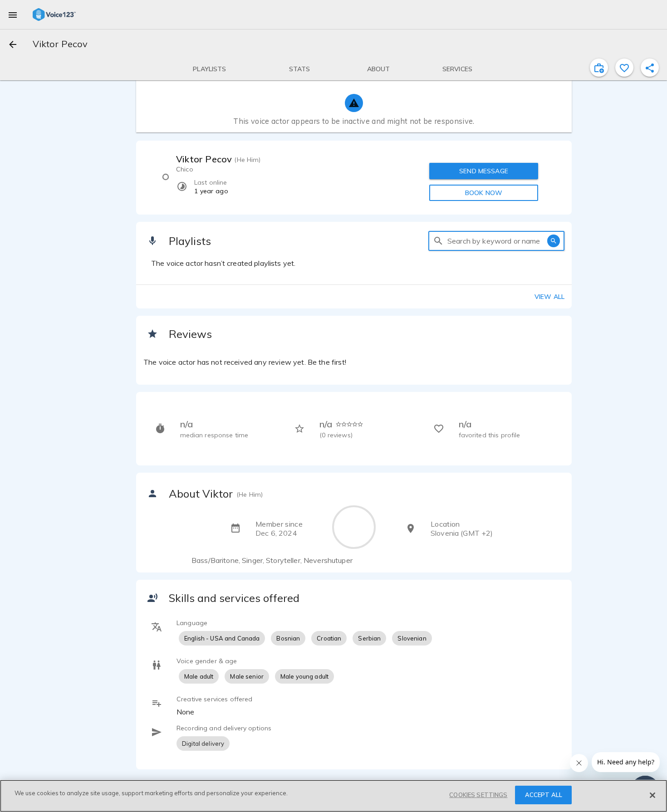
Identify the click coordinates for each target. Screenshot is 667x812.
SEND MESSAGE (483, 171)
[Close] (652, 795)
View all (549, 297)
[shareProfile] (650, 68)
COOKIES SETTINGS (478, 794)
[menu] (13, 14)
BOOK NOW (483, 193)
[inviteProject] (599, 68)
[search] (438, 241)
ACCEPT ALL (543, 794)
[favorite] (624, 68)
